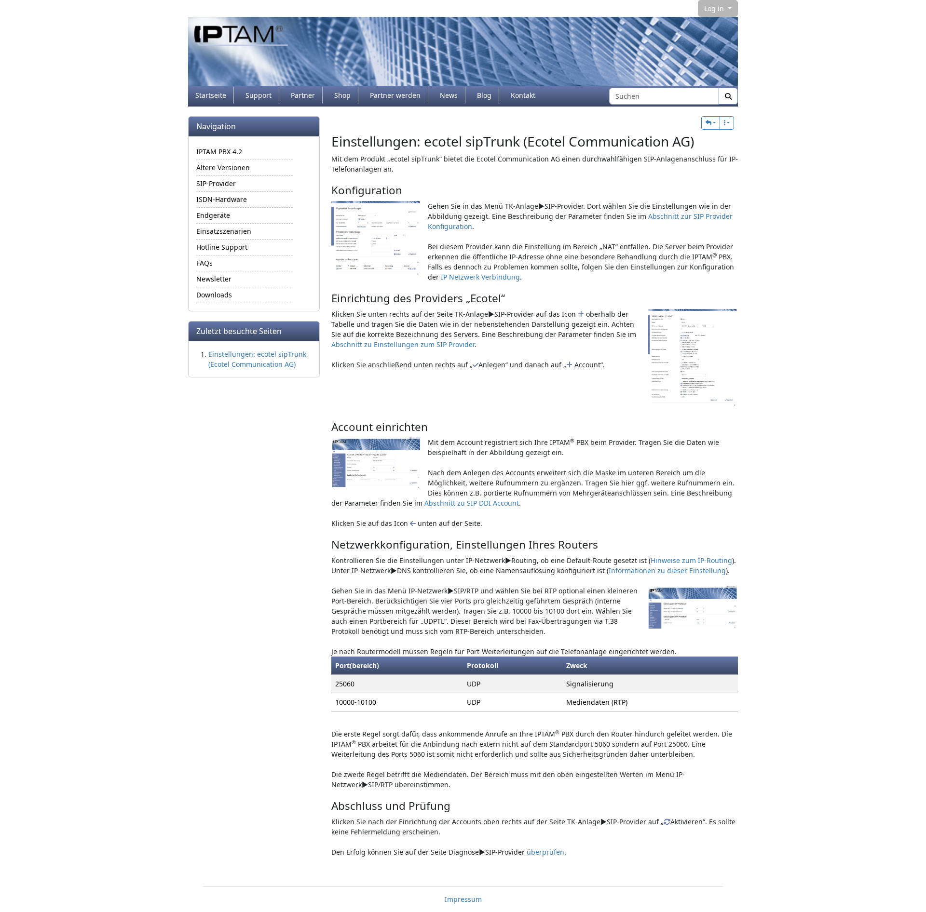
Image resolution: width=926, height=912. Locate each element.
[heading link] (701, 141)
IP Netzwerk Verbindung (480, 277)
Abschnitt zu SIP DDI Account (471, 503)
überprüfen (545, 852)
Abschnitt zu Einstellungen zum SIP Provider (403, 344)
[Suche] (728, 96)
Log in (715, 8)
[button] (710, 123)
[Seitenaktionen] (727, 123)
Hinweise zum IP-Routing (691, 560)
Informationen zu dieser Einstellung (667, 570)
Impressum (463, 899)
